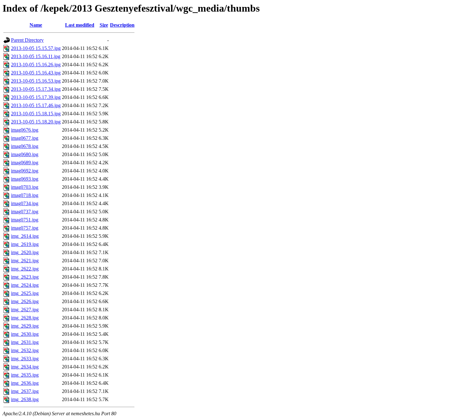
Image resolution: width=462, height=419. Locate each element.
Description (122, 25)
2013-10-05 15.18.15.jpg (36, 113)
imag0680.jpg (24, 154)
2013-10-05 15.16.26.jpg (36, 64)
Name (36, 25)
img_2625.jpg (25, 293)
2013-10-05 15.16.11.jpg (35, 56)
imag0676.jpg (24, 130)
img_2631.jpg (25, 342)
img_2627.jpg (25, 309)
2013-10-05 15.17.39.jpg (36, 97)
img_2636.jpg (25, 383)
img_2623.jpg (25, 277)
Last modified (79, 25)
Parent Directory (27, 40)
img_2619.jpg (25, 244)
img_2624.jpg (25, 285)
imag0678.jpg (24, 146)
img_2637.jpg (25, 391)
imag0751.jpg (24, 219)
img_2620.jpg (25, 252)
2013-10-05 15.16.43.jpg (36, 72)
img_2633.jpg (25, 358)
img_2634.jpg (25, 366)
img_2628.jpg (25, 317)
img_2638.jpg (25, 399)
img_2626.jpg (25, 301)
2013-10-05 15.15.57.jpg (36, 48)
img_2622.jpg (25, 268)
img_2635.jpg (25, 375)
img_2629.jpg (25, 326)
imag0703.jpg (24, 187)
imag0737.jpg (24, 211)
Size (104, 25)
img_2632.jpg (25, 350)
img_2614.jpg (25, 236)
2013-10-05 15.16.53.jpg (36, 81)
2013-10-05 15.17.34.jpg (36, 89)
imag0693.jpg (24, 179)
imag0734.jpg (24, 203)
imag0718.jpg (24, 195)
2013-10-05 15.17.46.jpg (36, 105)
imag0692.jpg (24, 170)
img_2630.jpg (25, 334)
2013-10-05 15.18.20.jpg (36, 121)
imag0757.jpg (24, 228)
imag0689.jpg (24, 162)
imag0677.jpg (24, 138)
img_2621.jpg (25, 260)
